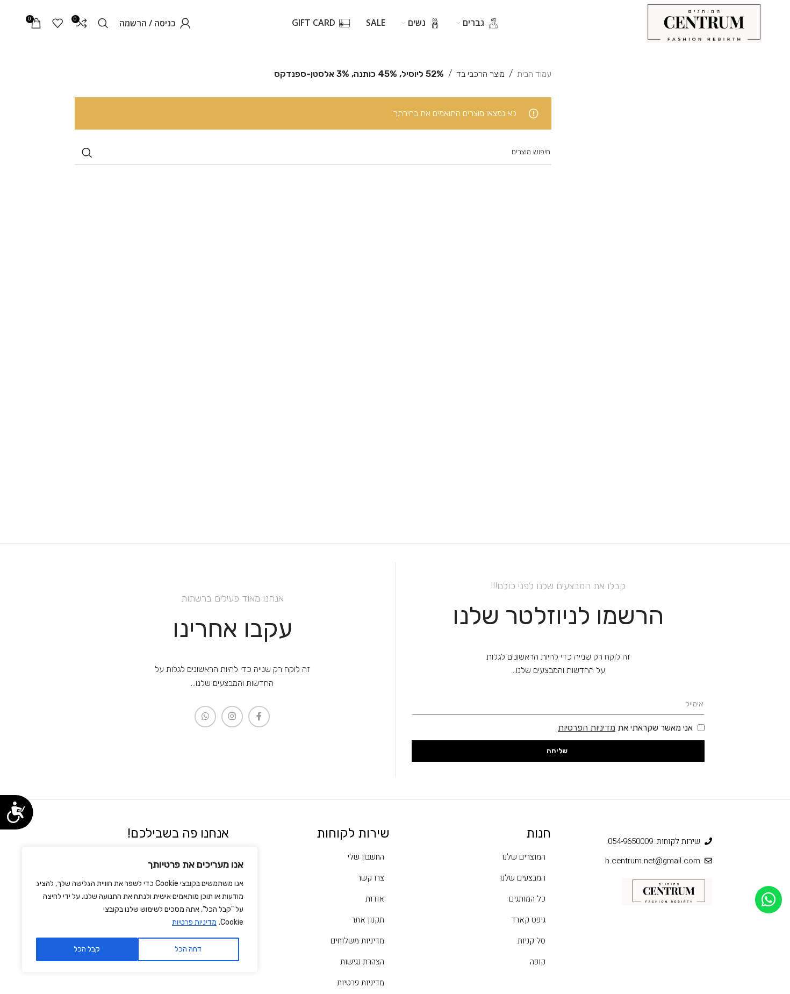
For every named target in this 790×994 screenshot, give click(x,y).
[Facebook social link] (259, 716)
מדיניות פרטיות (194, 922)
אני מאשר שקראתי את (625, 728)
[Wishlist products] (57, 23)
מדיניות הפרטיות (586, 728)
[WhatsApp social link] (205, 716)
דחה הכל (188, 949)
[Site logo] (704, 22)
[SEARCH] (87, 152)
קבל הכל (87, 949)
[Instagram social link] (232, 716)
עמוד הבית (534, 74)
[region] (139, 909)
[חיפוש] (103, 23)
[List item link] (475, 856)
